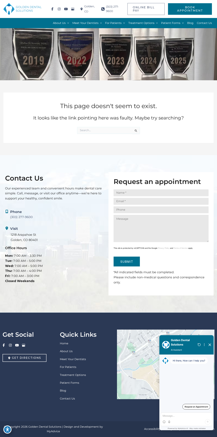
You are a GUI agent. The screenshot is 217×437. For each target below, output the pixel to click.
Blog (63, 390)
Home (64, 343)
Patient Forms (69, 382)
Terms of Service (181, 248)
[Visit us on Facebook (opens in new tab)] (52, 9)
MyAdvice (53, 431)
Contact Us (67, 398)
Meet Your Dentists (73, 359)
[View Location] (82, 9)
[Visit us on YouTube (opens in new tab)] (66, 9)
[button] (146, 9)
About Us (66, 351)
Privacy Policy (164, 248)
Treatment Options (73, 375)
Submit (126, 261)
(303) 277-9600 (21, 217)
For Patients (68, 367)
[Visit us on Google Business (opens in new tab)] (72, 9)
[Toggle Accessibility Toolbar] (7, 429)
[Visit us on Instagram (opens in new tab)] (59, 9)
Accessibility (152, 429)
